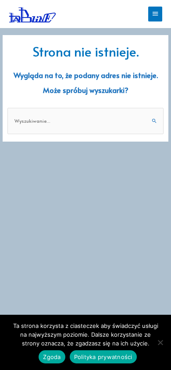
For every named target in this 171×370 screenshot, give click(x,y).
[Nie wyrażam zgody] (160, 342)
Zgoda (52, 356)
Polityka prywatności (103, 356)
